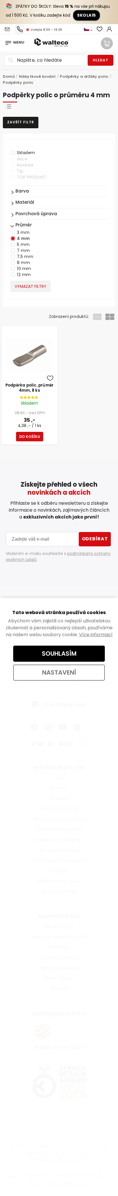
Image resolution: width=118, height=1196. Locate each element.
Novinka (25, 165)
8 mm (23, 262)
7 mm (23, 250)
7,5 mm (25, 256)
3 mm (23, 232)
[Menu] (8, 41)
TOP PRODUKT (31, 177)
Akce (22, 159)
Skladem (26, 153)
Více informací (96, 634)
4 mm (23, 238)
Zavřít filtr (20, 122)
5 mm (23, 244)
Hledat (100, 60)
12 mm (24, 274)
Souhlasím (59, 653)
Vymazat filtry (30, 286)
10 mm (24, 268)
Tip (20, 171)
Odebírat (95, 538)
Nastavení (59, 672)
